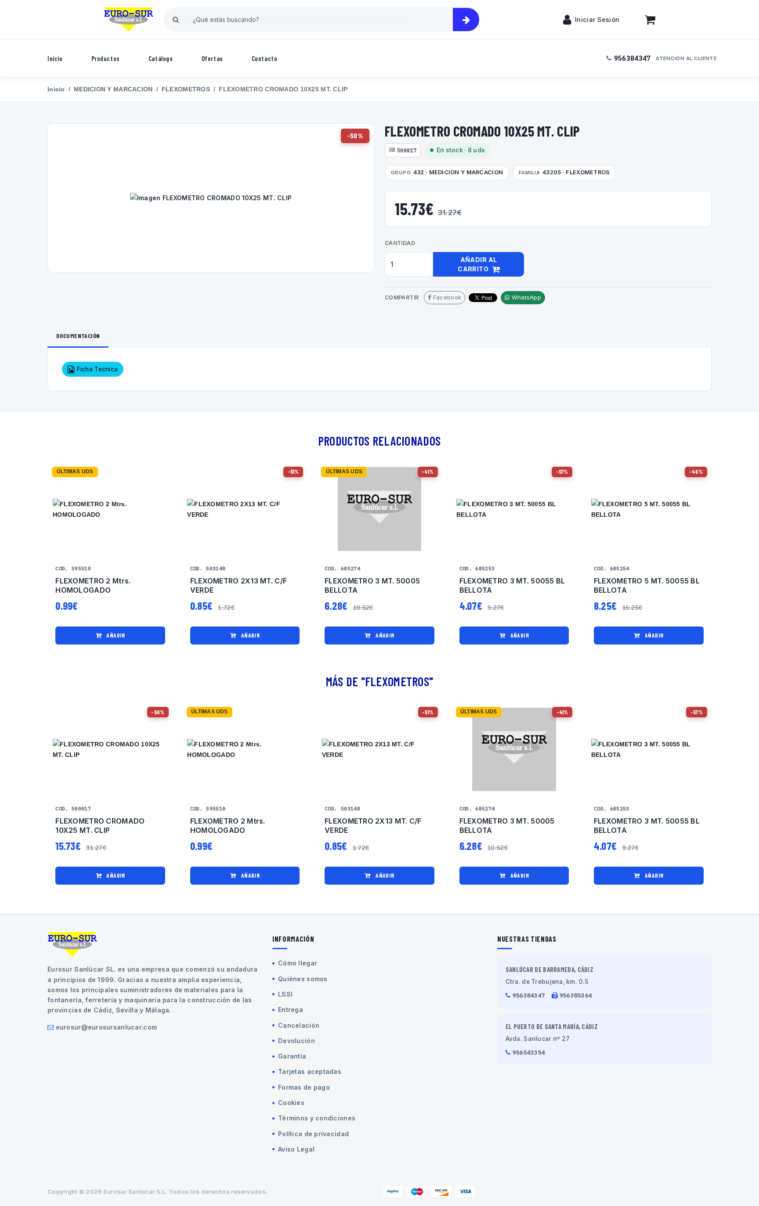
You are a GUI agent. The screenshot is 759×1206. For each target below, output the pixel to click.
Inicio (55, 58)
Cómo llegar (297, 963)
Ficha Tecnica (96, 369)
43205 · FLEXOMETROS (564, 172)
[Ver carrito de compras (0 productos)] (650, 19)
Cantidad (400, 243)
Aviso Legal (296, 1149)
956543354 (529, 1052)
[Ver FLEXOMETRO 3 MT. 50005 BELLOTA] (379, 509)
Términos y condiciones (316, 1118)
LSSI (285, 994)
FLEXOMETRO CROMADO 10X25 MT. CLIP (100, 826)
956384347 (632, 58)
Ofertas (212, 58)
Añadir (115, 635)
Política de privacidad (313, 1134)
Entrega (290, 1009)
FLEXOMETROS (186, 89)
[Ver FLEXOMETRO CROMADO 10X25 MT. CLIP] (110, 750)
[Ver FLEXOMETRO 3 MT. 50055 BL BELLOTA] (513, 509)
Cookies (291, 1102)
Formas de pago (304, 1087)
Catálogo (160, 58)
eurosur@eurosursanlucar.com (106, 1027)
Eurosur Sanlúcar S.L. (135, 1191)
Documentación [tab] (78, 335)
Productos (105, 58)
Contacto (265, 58)
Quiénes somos (303, 979)
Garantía (292, 1056)
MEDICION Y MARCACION (113, 89)
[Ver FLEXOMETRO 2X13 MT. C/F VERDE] (244, 509)
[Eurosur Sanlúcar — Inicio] (128, 19)
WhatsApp (525, 297)
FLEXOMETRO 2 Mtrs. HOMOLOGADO (92, 585)
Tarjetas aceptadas (309, 1071)
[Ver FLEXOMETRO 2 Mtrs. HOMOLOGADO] (110, 509)
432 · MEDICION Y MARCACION (447, 172)
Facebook (446, 297)
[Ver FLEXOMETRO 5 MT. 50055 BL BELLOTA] (648, 509)
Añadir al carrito (477, 264)
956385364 (576, 995)
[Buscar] (466, 19)
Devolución (296, 1040)
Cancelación (298, 1025)
